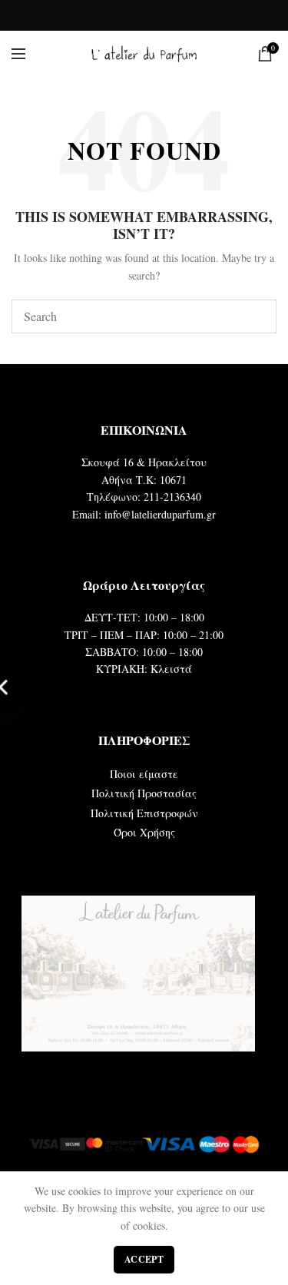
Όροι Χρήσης (144, 832)
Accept (144, 1259)
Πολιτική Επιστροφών (144, 813)
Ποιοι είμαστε (144, 774)
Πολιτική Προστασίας (144, 793)
